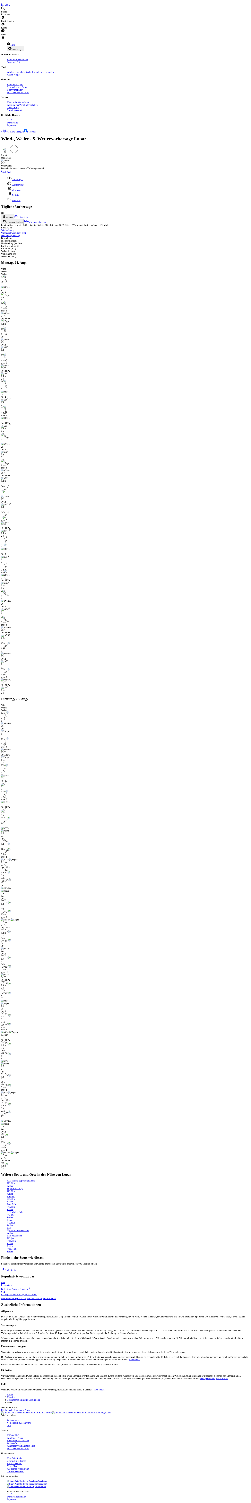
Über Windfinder (15, 90)
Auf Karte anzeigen (15, 131)
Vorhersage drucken (14, 222)
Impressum (12, 125)
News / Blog (13, 107)
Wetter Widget (13, 74)
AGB (9, 120)
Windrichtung (7, 230)
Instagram (42, 1484)
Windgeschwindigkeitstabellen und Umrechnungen (30, 72)
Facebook (31, 131)
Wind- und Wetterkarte (17, 59)
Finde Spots (10, 1270)
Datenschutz (12, 122)
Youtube (42, 1486)
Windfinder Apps (15, 84)
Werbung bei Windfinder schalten (22, 105)
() (13, 233)
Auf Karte (7, 172)
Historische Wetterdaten (18, 102)
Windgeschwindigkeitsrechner (214, 1378)
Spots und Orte (14, 62)
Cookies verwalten (15, 110)
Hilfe (12, 45)
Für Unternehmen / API (18, 92)
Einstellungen (17, 49)
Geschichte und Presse (17, 87)
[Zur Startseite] (1, 2)
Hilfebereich (134, 1359)
